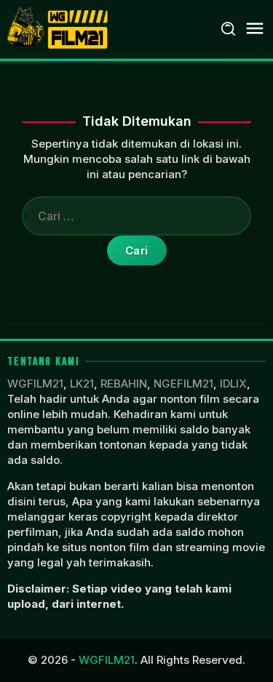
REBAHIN (123, 383)
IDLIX (233, 383)
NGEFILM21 (183, 383)
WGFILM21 (35, 383)
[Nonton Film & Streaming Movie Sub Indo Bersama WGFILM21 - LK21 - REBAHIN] (59, 28)
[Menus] (255, 28)
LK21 (82, 383)
